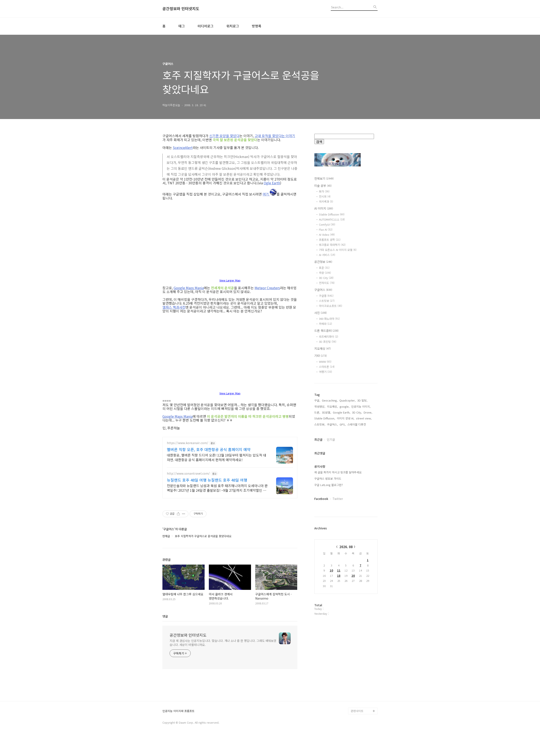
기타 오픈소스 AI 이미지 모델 (337, 250)
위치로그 (232, 26)
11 (338, 570)
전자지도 (327, 283)
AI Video (327, 235)
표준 (324, 268)
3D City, (357, 412)
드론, (317, 412)
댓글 (165, 616)
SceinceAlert (183, 147)
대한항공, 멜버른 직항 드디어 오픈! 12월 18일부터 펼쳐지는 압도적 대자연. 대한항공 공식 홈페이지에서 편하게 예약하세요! (216, 457)
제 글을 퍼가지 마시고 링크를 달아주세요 (338, 472)
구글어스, (332, 424)
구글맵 (326, 296)
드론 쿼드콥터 (326, 330)
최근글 (318, 439)
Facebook (321, 499)
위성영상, (319, 406)
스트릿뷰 (327, 301)
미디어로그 (205, 26)
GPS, (343, 424)
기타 (320, 355)
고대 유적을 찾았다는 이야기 (275, 136)
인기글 (331, 439)
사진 (320, 313)
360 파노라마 (329, 319)
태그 (181, 26)
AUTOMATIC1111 (332, 219)
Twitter (337, 499)
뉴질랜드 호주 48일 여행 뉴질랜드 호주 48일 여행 (207, 479)
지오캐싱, (332, 406)
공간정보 (323, 262)
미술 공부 (323, 185)
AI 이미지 (323, 208)
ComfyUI (327, 224)
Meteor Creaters (267, 288)
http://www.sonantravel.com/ (188, 473)
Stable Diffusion (331, 214)
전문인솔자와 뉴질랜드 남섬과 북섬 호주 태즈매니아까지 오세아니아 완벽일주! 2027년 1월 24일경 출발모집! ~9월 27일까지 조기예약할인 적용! (217, 488)
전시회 (325, 196)
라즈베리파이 (328, 337)
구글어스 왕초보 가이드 (327, 479)
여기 (266, 193)
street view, (364, 418)
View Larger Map (229, 280)
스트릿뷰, (319, 424)
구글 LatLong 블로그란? (328, 485)
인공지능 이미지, (361, 406)
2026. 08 (346, 547)
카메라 (325, 324)
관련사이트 (357, 711)
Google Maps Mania (189, 288)
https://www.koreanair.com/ (187, 443)
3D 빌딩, (362, 400)
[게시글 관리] (183, 514)
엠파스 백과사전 (173, 307)
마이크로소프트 (330, 306)
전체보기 (324, 178)
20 (353, 576)
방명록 (256, 26)
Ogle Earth (272, 183)
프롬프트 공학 (329, 240)
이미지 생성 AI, (345, 418)
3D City (326, 278)
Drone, (368, 412)
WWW (325, 362)
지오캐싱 (322, 348)
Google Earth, (341, 412)
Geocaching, (330, 400)
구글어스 (323, 290)
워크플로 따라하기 (332, 245)
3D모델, (326, 412)
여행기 (325, 372)
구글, (317, 400)
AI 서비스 (327, 255)
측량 (325, 273)
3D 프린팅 (327, 342)
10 (331, 570)
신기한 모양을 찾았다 (224, 136)
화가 (324, 191)
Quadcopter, (347, 400)
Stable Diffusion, (324, 418)
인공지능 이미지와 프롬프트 (178, 711)
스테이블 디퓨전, (357, 424)
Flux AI (325, 230)
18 (338, 576)
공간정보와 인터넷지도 (180, 8)
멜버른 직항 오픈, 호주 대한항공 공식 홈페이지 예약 (209, 449)
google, (345, 406)
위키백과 (326, 201)
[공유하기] (178, 514)
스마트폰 (327, 367)
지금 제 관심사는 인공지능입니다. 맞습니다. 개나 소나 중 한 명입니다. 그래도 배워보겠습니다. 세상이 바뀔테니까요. (223, 643)
